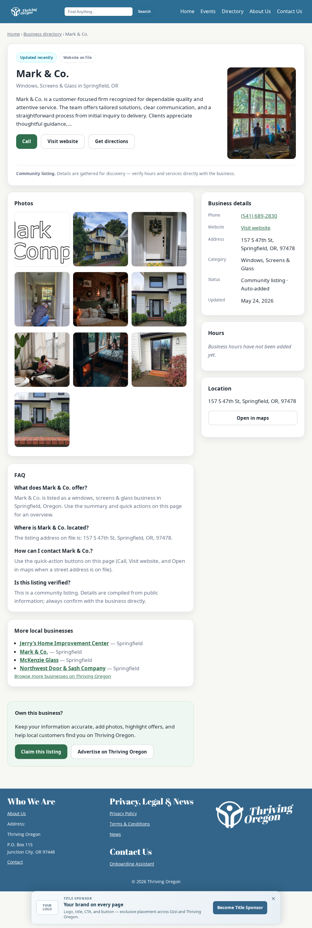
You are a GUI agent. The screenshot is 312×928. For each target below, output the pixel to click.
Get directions (111, 141)
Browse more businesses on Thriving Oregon (62, 676)
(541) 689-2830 (259, 215)
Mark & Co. (34, 651)
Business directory (42, 34)
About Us (260, 11)
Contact (15, 862)
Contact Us (289, 11)
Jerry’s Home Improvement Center (64, 643)
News (115, 834)
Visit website (63, 141)
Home (187, 11)
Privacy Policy (123, 813)
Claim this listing (41, 752)
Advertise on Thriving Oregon (112, 752)
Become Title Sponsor (240, 907)
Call (26, 141)
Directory (232, 11)
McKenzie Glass (39, 660)
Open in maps (253, 418)
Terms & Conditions (130, 824)
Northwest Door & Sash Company (63, 668)
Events (208, 11)
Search (144, 11)
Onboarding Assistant (132, 864)
